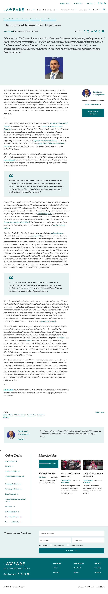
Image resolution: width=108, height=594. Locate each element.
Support (78, 3)
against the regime (48, 321)
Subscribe (65, 3)
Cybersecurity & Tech (12, 484)
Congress (8, 466)
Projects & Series (67, 10)
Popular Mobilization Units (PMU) (17, 222)
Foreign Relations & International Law (16, 19)
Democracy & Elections (12, 489)
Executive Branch (11, 494)
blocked (29, 340)
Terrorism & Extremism (48, 19)
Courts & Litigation (11, 471)
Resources (84, 10)
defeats (61, 337)
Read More (21, 439)
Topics (29, 10)
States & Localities (11, 512)
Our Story (97, 568)
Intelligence (9, 506)
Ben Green (42, 477)
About (95, 10)
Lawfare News (35, 19)
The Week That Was (47, 473)
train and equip (9, 160)
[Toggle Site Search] (104, 9)
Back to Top (99, 412)
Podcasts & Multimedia (46, 10)
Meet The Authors (92, 104)
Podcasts (56, 572)
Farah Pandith (66, 480)
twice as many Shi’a (44, 214)
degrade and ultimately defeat (45, 140)
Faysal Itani (8, 31)
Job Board (77, 568)
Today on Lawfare (58, 545)
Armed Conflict (10, 461)
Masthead (97, 572)
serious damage (57, 233)
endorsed (37, 236)
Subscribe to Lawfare (93, 113)
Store (90, 3)
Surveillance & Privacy (12, 517)
